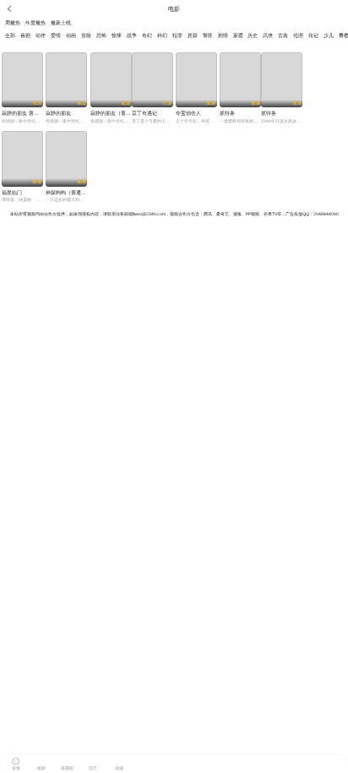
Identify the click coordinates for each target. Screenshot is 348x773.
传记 (313, 35)
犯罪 (177, 35)
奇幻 (147, 35)
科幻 (162, 35)
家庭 (238, 35)
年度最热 (35, 22)
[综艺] (93, 759)
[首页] (16, 759)
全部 (10, 35)
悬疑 (193, 35)
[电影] (41, 759)
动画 (71, 35)
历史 (252, 35)
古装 (283, 35)
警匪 (208, 35)
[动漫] (119, 759)
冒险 (86, 35)
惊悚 (116, 35)
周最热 (12, 22)
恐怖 (101, 35)
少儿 (329, 35)
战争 (132, 35)
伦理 (298, 35)
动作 (40, 35)
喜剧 (25, 35)
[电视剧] (67, 759)
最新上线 (61, 22)
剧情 (223, 35)
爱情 (56, 35)
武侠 (268, 35)
